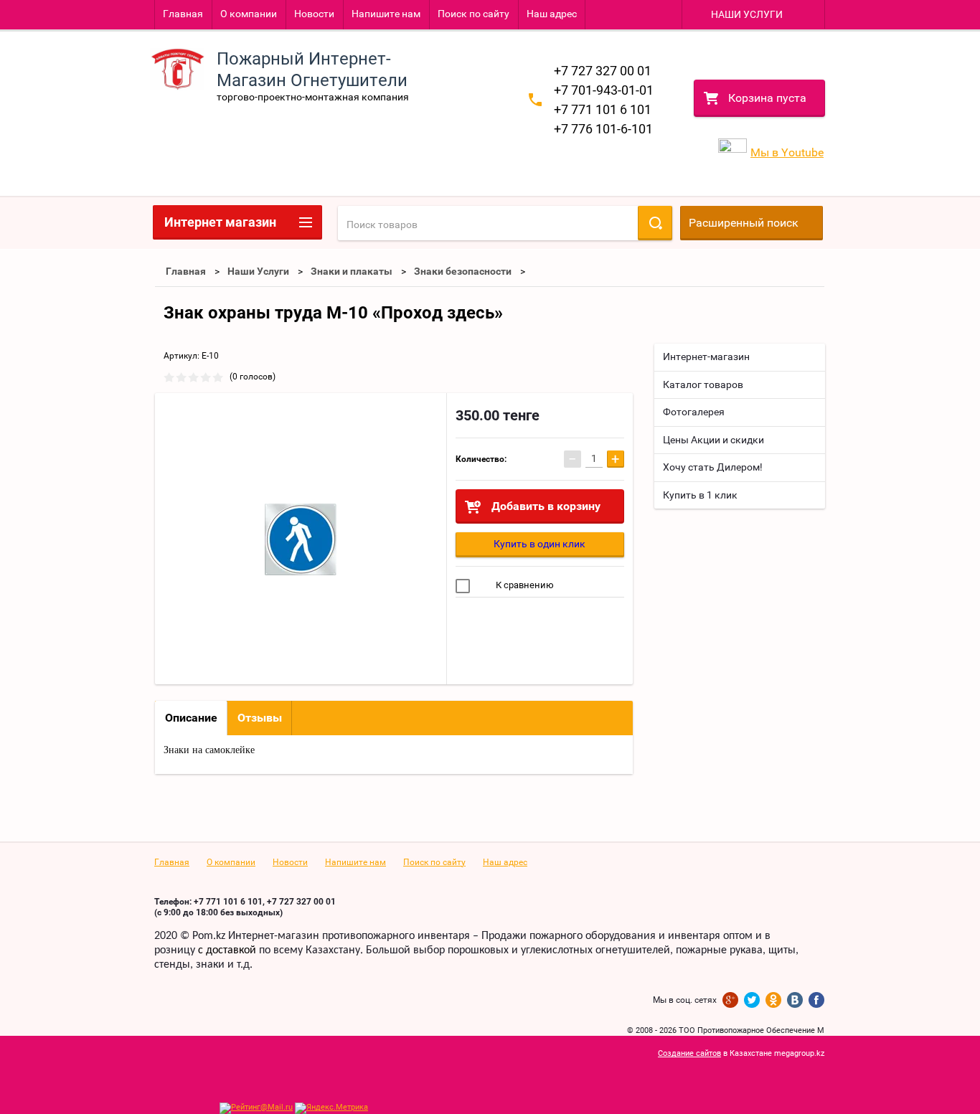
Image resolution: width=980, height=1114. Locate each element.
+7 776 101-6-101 (603, 128)
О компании (248, 13)
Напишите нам (386, 13)
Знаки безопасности (463, 271)
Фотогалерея (694, 411)
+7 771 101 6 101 (602, 109)
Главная (183, 13)
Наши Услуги (258, 271)
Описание (191, 717)
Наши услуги (747, 14)
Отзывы (259, 717)
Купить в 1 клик (700, 495)
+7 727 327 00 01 (602, 70)
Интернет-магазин (706, 356)
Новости (314, 13)
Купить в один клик (539, 543)
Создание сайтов (689, 1053)
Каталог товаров (703, 384)
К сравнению (524, 585)
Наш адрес (552, 13)
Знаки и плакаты (351, 271)
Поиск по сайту (473, 13)
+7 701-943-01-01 (604, 90)
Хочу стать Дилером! (713, 467)
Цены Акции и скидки (713, 439)
